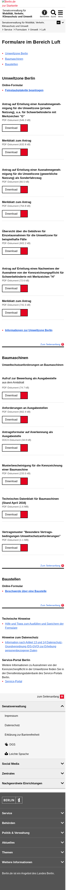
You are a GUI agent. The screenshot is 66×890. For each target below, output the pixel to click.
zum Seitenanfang (48, 696)
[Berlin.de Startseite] (12, 800)
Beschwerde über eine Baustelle (26, 591)
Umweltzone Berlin (16, 53)
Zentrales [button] (8, 773)
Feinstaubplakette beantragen (24, 90)
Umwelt (34, 29)
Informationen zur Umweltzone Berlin (28, 330)
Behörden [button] (8, 823)
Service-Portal (13, 681)
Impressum (11, 715)
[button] (60, 22)
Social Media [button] (10, 763)
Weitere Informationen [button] (17, 862)
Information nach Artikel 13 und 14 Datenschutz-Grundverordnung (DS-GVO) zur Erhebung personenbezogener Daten (33, 646)
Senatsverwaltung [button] (14, 706)
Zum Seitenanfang (50, 344)
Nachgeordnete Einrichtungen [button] (22, 783)
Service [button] (7, 813)
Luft (43, 29)
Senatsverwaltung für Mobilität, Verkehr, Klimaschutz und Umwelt (23, 24)
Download (11, 127)
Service (8, 29)
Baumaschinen (14, 58)
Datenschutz (12, 725)
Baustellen (11, 64)
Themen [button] (7, 852)
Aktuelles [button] (8, 842)
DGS (12, 744)
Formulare (21, 29)
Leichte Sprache (19, 754)
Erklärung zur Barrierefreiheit (22, 734)
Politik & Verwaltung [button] (15, 832)
